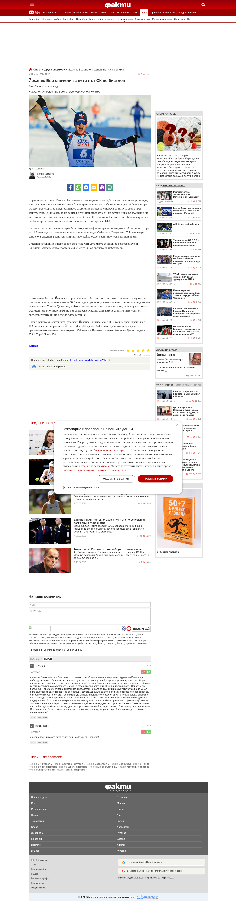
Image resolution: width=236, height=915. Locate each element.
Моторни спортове (162, 19)
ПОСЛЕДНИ (36, 659)
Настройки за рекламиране (93, 466)
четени (168, 385)
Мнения (67, 12)
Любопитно (169, 12)
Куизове (121, 850)
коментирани (183, 385)
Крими (134, 12)
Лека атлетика (142, 19)
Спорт (144, 12)
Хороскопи (155, 12)
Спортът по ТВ (182, 19)
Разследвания (80, 12)
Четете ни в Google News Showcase (144, 862)
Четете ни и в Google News (52, 366)
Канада (33, 345)
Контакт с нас (37, 883)
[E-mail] (94, 187)
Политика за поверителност (112, 470)
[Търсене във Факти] (203, 4)
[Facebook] (70, 187)
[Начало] (118, 5)
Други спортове (125, 19)
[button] (81, 487)
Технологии (123, 12)
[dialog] (118, 457)
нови (197, 385)
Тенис (92, 19)
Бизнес (94, 12)
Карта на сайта (38, 869)
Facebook (66, 360)
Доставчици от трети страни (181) (113, 450)
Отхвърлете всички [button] (116, 478)
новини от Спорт (173, 185)
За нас (34, 865)
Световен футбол (51, 19)
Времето (36, 844)
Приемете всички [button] (155, 478)
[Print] (109, 187)
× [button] (177, 425)
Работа (34, 874)
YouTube (89, 360)
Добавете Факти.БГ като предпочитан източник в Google (154, 871)
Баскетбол (68, 19)
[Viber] (102, 187)
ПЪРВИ (48, 659)
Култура (181, 12)
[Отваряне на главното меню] (32, 4)
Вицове (35, 850)
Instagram (78, 360)
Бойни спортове (105, 19)
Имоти (104, 12)
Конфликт (193, 12)
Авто (112, 12)
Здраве (121, 838)
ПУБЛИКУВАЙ (141, 628)
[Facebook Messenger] (86, 187)
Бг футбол (34, 19)
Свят (57, 12)
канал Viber (101, 360)
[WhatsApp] (78, 187)
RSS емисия (41, 860)
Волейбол (81, 19)
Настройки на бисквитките (78, 470)
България (48, 12)
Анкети (121, 844)
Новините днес (39, 797)
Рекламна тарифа (39, 878)
